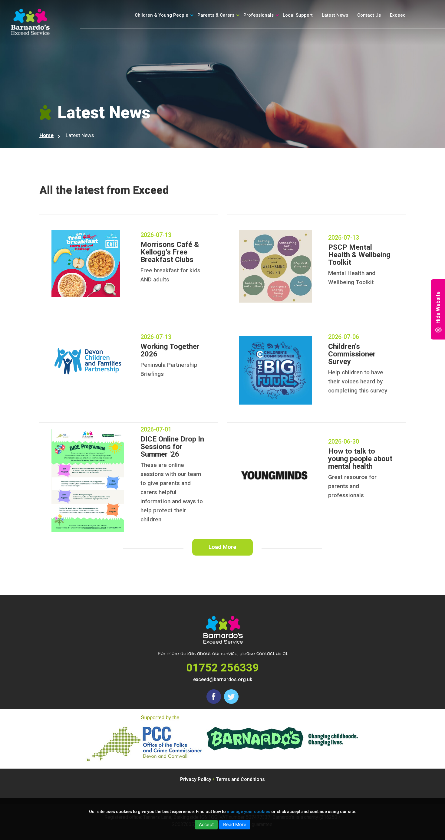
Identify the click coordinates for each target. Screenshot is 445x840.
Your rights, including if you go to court (181, 39)
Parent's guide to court (235, 71)
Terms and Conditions (240, 779)
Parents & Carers (215, 15)
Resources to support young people (287, 39)
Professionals (258, 15)
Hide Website (438, 307)
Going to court (163, 50)
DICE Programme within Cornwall (282, 53)
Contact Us (369, 15)
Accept (206, 824)
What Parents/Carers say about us (244, 81)
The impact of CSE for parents (243, 50)
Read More (234, 824)
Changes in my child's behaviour (234, 60)
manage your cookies (248, 811)
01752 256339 (222, 667)
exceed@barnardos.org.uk (222, 679)
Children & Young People (161, 15)
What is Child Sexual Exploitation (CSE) (233, 39)
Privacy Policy (195, 779)
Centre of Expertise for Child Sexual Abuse (288, 67)
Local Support (298, 15)
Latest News (335, 15)
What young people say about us (180, 60)
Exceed (398, 15)
